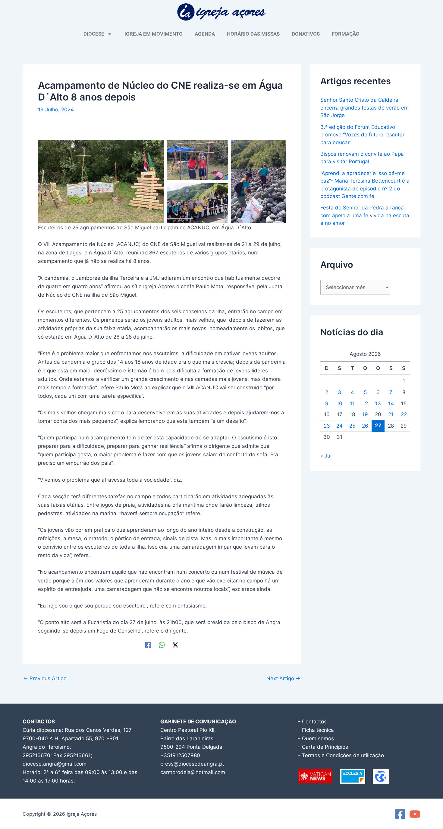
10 (339, 403)
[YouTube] (414, 814)
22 (404, 414)
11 (352, 403)
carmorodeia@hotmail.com (192, 772)
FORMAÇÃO (346, 34)
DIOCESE (93, 34)
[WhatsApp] (162, 644)
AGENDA (205, 34)
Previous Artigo (45, 678)
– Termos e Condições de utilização (341, 755)
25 (352, 426)
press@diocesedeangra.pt (192, 764)
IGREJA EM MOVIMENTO (153, 34)
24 (339, 426)
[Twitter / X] (175, 644)
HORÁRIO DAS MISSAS (253, 34)
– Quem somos (316, 738)
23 (327, 426)
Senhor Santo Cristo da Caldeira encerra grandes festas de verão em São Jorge (364, 107)
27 (378, 425)
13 (378, 403)
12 (365, 403)
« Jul (325, 456)
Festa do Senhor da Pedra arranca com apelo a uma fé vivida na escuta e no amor (364, 215)
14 (391, 403)
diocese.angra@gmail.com (54, 764)
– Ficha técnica (316, 730)
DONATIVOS (306, 34)
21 (391, 414)
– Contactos (312, 722)
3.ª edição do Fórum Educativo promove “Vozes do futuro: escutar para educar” (362, 134)
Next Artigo (283, 678)
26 (365, 426)
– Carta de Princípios (323, 747)
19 (365, 414)
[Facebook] (148, 644)
